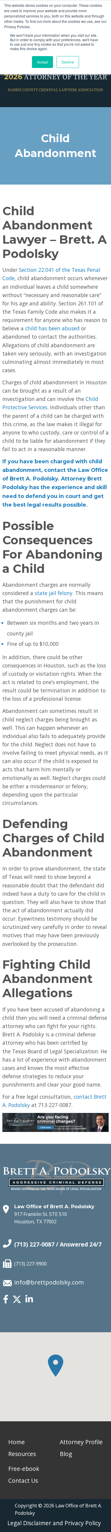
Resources (22, 1454)
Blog (66, 1454)
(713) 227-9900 (30, 1263)
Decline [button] (68, 61)
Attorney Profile (81, 1442)
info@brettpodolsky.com (49, 1282)
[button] (56, 1365)
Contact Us (23, 1481)
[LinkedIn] (29, 1299)
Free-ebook (23, 1469)
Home (16, 1442)
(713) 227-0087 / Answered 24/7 (58, 1244)
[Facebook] (5, 1299)
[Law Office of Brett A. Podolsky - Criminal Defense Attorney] (57, 1171)
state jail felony (54, 593)
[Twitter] (16, 1302)
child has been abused (52, 328)
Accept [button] (42, 61)
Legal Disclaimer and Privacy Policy (54, 1523)
